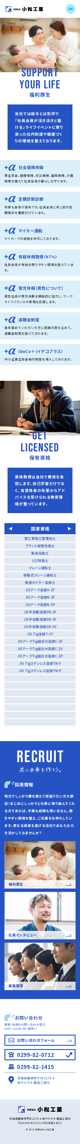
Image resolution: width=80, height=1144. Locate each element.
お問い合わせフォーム (36, 1040)
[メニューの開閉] (71, 9)
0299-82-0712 (35, 1054)
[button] (10, 528)
